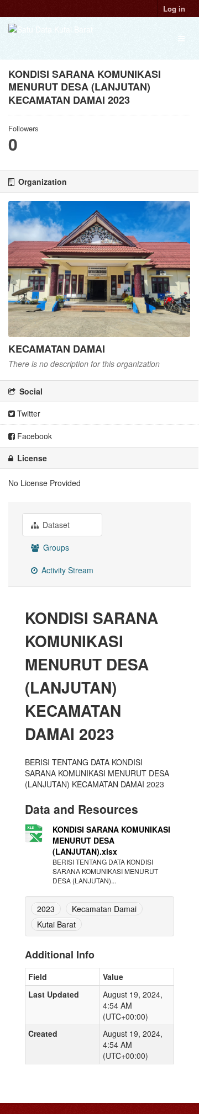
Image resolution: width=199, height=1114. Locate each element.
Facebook (33, 435)
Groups (55, 547)
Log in (174, 8)
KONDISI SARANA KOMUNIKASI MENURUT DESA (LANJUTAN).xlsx (111, 840)
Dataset (55, 524)
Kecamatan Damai (104, 908)
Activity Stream (66, 569)
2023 (46, 908)
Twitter (27, 413)
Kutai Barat (56, 924)
